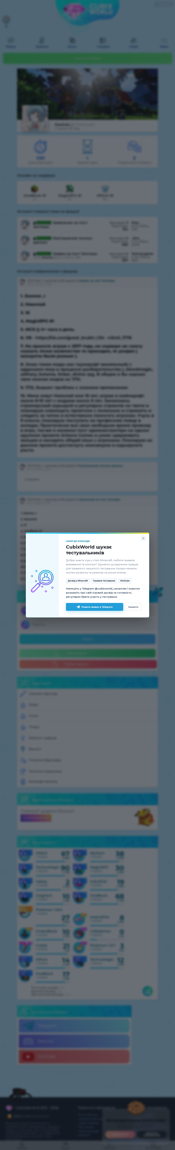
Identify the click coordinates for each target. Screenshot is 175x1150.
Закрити (133, 607)
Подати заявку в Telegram (97, 607)
